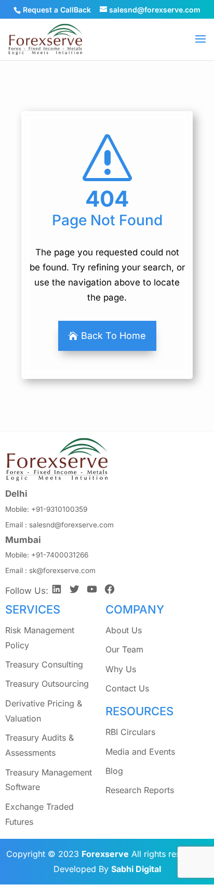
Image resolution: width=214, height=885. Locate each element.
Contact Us (127, 688)
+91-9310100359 (59, 509)
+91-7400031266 (59, 555)
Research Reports (139, 790)
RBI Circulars (130, 732)
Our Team (124, 649)
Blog (114, 771)
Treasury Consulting (44, 664)
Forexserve (105, 854)
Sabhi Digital (136, 869)
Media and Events (140, 751)
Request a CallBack (57, 9)
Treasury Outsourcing (47, 683)
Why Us (120, 669)
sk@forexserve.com (62, 570)
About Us (123, 630)
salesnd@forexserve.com (71, 525)
